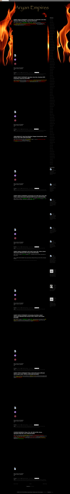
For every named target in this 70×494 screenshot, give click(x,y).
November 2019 (52, 47)
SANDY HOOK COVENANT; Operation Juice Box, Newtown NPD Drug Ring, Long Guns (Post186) (29, 78)
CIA (22, 189)
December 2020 (52, 27)
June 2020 (51, 36)
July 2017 (51, 89)
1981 (18, 189)
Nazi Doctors (24, 480)
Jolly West (44, 479)
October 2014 (52, 140)
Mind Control (17, 480)
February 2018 (52, 78)
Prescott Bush (30, 190)
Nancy (25, 74)
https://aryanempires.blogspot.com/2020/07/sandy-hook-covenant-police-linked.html (25, 260)
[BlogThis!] (35, 72)
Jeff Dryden (18, 249)
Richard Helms (38, 480)
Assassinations (18, 479)
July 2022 (51, 19)
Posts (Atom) (32, 486)
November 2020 (52, 28)
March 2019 (51, 58)
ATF (21, 73)
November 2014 (52, 139)
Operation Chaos (31, 249)
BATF (23, 73)
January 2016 (52, 117)
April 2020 (51, 39)
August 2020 (52, 33)
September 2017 (52, 86)
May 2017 (51, 92)
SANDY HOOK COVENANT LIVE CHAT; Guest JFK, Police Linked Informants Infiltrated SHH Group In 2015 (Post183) (30, 252)
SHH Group (35, 249)
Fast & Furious (44, 73)
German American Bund (37, 189)
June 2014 (51, 145)
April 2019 (51, 56)
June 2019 (51, 53)
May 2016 (51, 111)
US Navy (45, 480)
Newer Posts (16, 483)
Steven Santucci (41, 74)
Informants (16, 74)
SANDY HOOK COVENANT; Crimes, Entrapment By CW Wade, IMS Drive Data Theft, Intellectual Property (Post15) (53, 216)
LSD (14, 480)
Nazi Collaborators (22, 190)
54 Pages (17, 73)
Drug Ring (40, 73)
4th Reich (20, 189)
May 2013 (51, 162)
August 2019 (52, 50)
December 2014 (52, 137)
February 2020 (52, 42)
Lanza (19, 74)
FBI (14, 74)
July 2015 (51, 126)
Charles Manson (22, 479)
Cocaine (25, 73)
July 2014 (51, 143)
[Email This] (34, 72)
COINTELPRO (29, 73)
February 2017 (52, 97)
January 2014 (52, 153)
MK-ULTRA (17, 190)
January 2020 (52, 44)
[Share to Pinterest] (38, 72)
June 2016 (51, 109)
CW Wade (37, 248)
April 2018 (51, 75)
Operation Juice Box (33, 74)
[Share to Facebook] (37, 72)
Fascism (25, 189)
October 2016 (52, 103)
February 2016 (52, 115)
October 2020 (52, 30)
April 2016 (51, 112)
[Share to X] (36, 72)
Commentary (33, 73)
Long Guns (21, 74)
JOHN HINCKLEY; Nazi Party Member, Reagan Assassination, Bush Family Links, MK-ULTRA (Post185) (30, 137)
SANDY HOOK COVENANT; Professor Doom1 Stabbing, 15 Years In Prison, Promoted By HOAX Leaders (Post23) (53, 230)
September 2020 (52, 31)
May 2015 (51, 129)
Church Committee (27, 479)
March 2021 (51, 22)
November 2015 (52, 120)
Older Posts (45, 483)
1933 (16, 189)
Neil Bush (26, 190)
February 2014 (52, 151)
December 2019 (52, 45)
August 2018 (52, 69)
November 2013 (52, 156)
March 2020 (51, 41)
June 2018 (51, 72)
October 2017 (52, 84)
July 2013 (51, 159)
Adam (19, 73)
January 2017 (52, 98)
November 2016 (52, 101)
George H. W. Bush (30, 189)
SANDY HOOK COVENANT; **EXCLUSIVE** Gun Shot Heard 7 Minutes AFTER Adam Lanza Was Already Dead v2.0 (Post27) (53, 244)
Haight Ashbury (34, 479)
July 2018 (51, 70)
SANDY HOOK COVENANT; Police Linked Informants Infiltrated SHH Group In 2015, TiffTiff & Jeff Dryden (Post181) (29, 373)
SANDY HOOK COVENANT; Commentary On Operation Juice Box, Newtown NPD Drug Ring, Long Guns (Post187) (30, 20)
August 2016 (52, 106)
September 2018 (52, 67)
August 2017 (52, 87)
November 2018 (52, 64)
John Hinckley (42, 189)
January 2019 (52, 61)
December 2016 (52, 100)
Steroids (37, 74)
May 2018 (51, 73)
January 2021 (52, 25)
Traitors (40, 190)
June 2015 (51, 128)
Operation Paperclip (29, 480)
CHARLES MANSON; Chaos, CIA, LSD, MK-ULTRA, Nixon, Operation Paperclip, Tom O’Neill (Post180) (28, 433)
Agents (22, 248)
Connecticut (36, 73)
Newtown (27, 74)
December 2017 (52, 81)
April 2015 (51, 131)
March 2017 (51, 95)
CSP (35, 248)
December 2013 (52, 154)
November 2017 (52, 83)
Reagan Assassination (35, 190)
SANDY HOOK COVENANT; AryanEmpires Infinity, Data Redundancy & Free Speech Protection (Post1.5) (53, 171)
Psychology (34, 480)
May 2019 (51, 55)
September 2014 (52, 142)
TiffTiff (39, 249)
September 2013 (52, 157)
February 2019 (52, 59)
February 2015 (52, 134)
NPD (29, 74)
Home (30, 483)
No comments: (31, 72)
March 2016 (51, 114)
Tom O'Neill (41, 480)
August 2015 (52, 125)
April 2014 (51, 148)
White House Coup (43, 190)
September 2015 (52, 123)
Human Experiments (39, 479)
